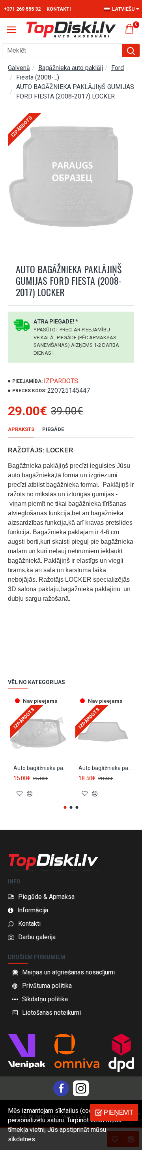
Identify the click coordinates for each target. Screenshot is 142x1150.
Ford (117, 68)
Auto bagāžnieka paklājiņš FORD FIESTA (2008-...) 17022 (105, 768)
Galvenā (19, 68)
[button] (65, 807)
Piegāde (53, 429)
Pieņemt (118, 1112)
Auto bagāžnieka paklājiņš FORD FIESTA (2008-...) (40, 768)
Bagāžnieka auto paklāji (70, 68)
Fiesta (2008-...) (37, 77)
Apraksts (21, 429)
